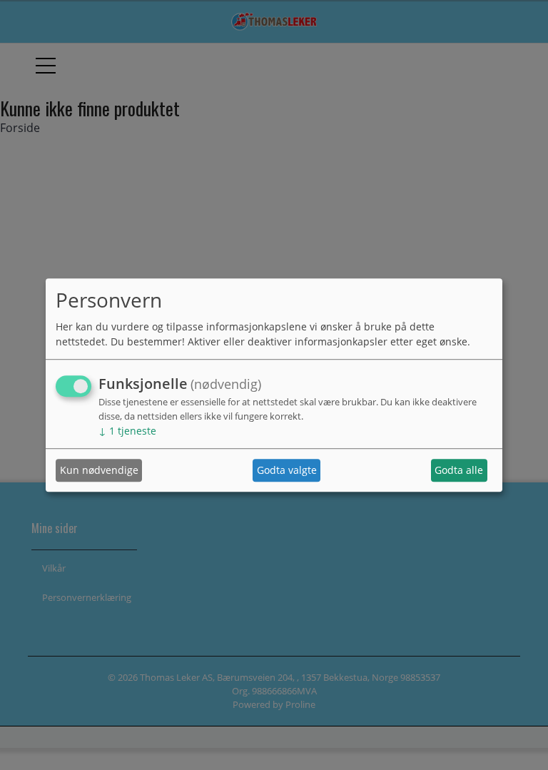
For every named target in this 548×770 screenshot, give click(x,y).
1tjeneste (127, 430)
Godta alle (459, 470)
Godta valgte (287, 470)
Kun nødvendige (99, 470)
